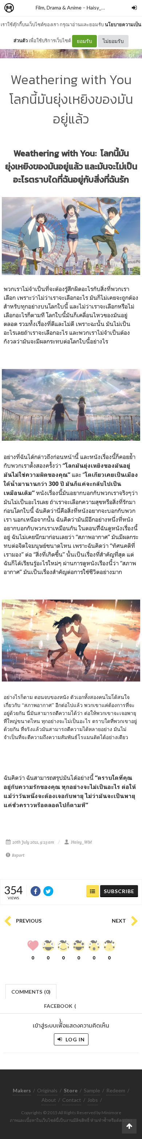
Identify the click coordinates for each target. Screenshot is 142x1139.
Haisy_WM (99, 7)
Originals (47, 1090)
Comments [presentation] (31, 992)
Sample (92, 1090)
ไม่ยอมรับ (113, 41)
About (49, 1100)
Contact (71, 1100)
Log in (74, 1039)
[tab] (31, 990)
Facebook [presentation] (60, 1008)
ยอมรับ (84, 41)
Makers (25, 8)
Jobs (92, 1100)
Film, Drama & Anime (59, 7)
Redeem (115, 1090)
